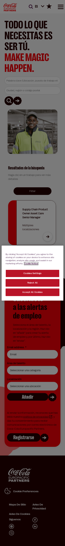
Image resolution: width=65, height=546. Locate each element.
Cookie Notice (31, 263)
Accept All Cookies (32, 292)
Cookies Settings (32, 273)
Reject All (32, 283)
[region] (32, 272)
